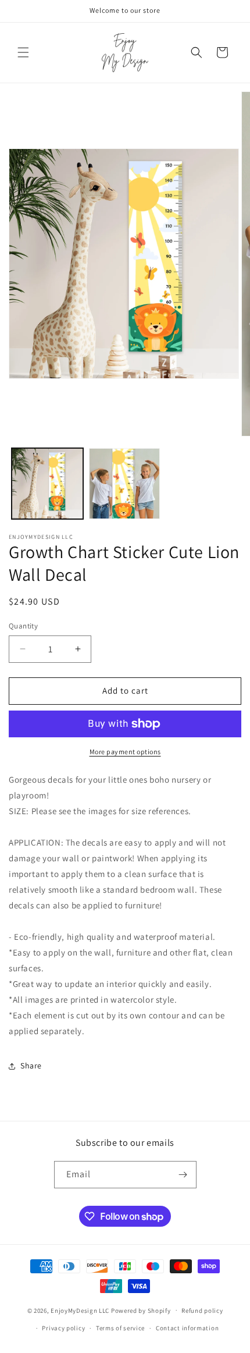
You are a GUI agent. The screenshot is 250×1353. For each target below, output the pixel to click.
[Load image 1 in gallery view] (47, 484)
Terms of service (120, 1328)
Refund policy (202, 1310)
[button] (23, 52)
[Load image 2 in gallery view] (124, 484)
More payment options (125, 751)
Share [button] (31, 1065)
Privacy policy (63, 1328)
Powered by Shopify (141, 1310)
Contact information (187, 1328)
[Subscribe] (183, 1174)
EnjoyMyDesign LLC (80, 1310)
